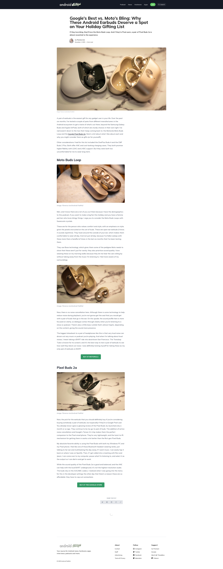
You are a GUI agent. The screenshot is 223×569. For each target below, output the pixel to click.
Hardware (138, 4)
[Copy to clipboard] (120, 502)
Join (153, 4)
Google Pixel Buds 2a (76, 134)
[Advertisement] (148, 129)
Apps (146, 4)
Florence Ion (81, 40)
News (130, 4)
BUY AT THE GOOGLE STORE (91, 485)
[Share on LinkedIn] (111, 502)
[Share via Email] (116, 502)
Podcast (123, 4)
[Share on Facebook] (107, 502)
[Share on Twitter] (102, 502)
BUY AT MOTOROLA (90, 357)
